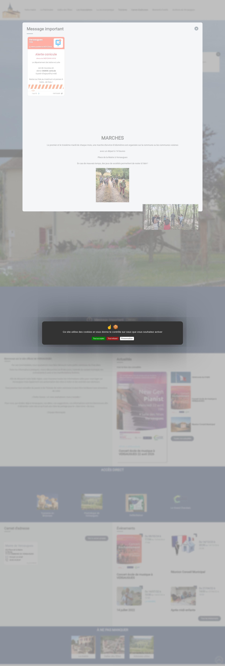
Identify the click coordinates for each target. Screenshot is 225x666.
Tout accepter (98, 338)
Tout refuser (113, 338)
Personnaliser (127, 338)
